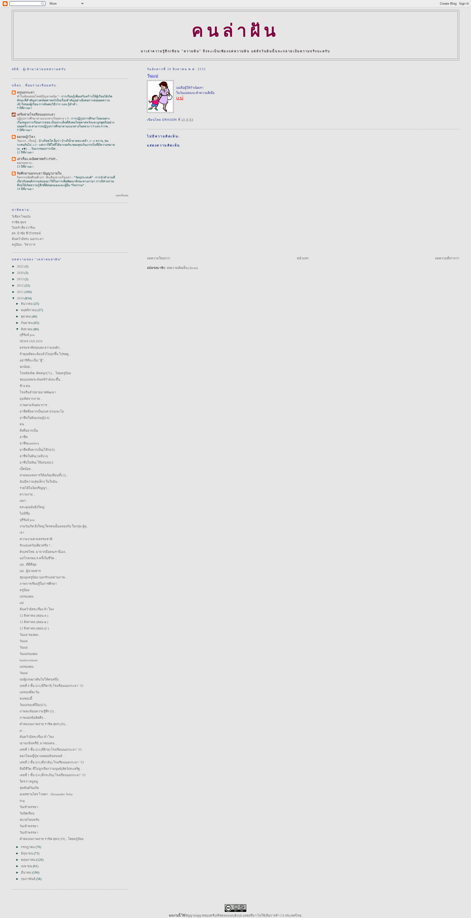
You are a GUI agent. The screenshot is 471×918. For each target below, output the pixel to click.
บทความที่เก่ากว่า (447, 258)
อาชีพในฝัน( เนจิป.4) (34, 456)
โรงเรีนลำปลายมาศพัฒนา (38, 392)
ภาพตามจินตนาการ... (34, 405)
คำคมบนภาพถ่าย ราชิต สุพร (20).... (44, 724)
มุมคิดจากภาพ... (31, 398)
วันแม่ (152, 76)
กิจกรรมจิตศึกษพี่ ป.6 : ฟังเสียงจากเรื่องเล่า (44, 177)
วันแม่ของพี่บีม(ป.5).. (34, 705)
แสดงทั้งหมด (122, 195)
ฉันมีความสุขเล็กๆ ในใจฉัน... (39, 481)
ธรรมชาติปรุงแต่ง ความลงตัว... (41, 347)
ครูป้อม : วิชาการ (23, 244)
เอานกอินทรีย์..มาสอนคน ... (38, 743)
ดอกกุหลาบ (24, 163)
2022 (21, 266)
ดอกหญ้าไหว (26, 137)
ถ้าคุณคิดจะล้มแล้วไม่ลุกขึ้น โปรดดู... (45, 354)
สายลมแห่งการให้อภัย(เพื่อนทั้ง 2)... (44, 475)
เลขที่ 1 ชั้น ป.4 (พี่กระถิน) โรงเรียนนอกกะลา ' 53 (53, 775)
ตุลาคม (26, 316)
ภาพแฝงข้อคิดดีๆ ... (33, 717)
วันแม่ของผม (29, 654)
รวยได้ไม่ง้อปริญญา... (34, 488)
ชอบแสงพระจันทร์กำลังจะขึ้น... (41, 379)
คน (22, 424)
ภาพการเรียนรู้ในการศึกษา (38, 583)
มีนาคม (26, 872)
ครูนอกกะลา (25, 92)
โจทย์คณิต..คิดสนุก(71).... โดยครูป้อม (45, 373)
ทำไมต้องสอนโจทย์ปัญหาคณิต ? (38, 96)
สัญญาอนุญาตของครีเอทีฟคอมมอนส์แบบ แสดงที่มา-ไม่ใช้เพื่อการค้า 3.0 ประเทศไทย (243, 915)
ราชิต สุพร (19, 222)
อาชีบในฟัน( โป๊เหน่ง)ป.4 (36, 462)
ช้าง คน (25, 386)
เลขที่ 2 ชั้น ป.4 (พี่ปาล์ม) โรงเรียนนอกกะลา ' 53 (52, 762)
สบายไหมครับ (29, 820)
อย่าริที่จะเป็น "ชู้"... (33, 360)
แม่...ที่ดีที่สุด (28, 564)
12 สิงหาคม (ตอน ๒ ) (34, 622)
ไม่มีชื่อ (25, 513)
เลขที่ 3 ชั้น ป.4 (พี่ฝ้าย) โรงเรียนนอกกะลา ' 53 (51, 749)
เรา (22, 532)
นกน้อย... (26, 367)
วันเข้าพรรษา (29, 807)
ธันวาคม (27, 304)
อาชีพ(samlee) (29, 443)
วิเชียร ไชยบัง (21, 216)
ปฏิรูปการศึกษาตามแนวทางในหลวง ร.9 (43, 118)
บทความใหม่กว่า (158, 258)
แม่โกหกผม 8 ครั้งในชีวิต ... (38, 558)
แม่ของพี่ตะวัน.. (30, 692)
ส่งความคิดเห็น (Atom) (182, 268)
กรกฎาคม (28, 847)
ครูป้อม (25, 590)
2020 (21, 273)
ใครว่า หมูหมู (29, 781)
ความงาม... (27, 494)
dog (22, 800)
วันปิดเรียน (27, 813)
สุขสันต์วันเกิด (29, 788)
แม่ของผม (27, 596)
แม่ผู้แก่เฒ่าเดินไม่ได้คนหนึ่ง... (40, 679)
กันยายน (27, 323)
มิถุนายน (27, 853)
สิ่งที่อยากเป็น (29, 430)
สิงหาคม (27, 329)
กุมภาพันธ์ (28, 879)
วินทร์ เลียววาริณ (23, 227)
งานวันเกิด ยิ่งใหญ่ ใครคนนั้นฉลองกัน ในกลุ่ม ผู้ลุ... (54, 526)
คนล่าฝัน (235, 30)
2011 (21, 292)
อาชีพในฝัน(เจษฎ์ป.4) (34, 418)
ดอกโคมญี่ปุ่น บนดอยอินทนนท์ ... (42, 756)
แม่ (22, 603)
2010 (21, 298)
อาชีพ (24, 437)
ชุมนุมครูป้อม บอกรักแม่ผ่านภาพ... (43, 577)
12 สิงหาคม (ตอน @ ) (34, 628)
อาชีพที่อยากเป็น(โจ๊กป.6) (37, 450)
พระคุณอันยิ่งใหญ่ (32, 507)
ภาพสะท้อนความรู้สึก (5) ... (38, 711)
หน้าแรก (303, 258)
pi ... (22, 730)
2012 (21, 285)
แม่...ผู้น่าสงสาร (30, 571)
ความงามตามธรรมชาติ (36, 539)
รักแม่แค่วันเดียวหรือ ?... (36, 545)
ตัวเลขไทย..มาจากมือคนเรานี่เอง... (43, 552)
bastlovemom (29, 660)
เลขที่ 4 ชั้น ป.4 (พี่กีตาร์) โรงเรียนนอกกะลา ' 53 (51, 686)
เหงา (23, 501)
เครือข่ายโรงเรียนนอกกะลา (36, 114)
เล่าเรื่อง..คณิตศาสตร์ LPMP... (37, 159)
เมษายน (27, 866)
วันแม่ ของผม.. (30, 635)
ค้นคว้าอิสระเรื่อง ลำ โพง (37, 609)
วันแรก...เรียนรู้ (27, 141)
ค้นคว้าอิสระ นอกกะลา (27, 239)
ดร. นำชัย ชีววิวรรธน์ (26, 233)
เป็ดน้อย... (26, 469)
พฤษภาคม (28, 860)
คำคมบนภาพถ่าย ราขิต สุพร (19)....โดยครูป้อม (52, 839)
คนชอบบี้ (26, 698)
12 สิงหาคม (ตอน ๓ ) (34, 615)
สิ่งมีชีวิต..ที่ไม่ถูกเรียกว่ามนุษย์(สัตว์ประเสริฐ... (51, 769)
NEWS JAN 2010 (31, 341)
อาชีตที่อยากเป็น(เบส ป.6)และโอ (42, 411)
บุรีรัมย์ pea (27, 335)
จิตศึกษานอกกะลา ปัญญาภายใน (39, 173)
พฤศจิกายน (29, 310)
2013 (21, 279)
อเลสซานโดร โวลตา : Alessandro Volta (46, 794)
